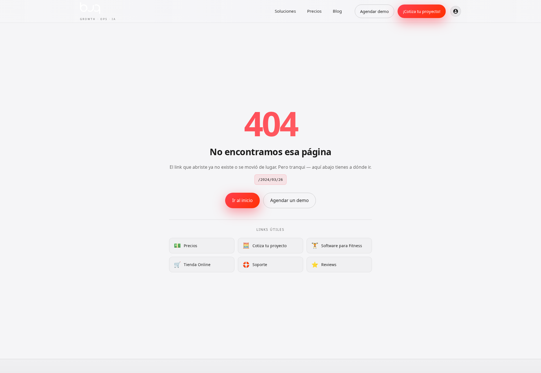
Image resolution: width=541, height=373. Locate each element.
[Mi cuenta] (455, 11)
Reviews (323, 264)
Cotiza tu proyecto (265, 245)
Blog (337, 11)
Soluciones (285, 11)
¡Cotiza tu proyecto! (421, 11)
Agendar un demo (289, 200)
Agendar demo (374, 11)
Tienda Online (192, 264)
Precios (314, 11)
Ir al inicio (242, 200)
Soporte (255, 264)
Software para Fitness (336, 245)
